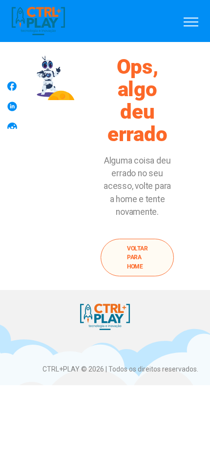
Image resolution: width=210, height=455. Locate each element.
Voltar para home (137, 257)
